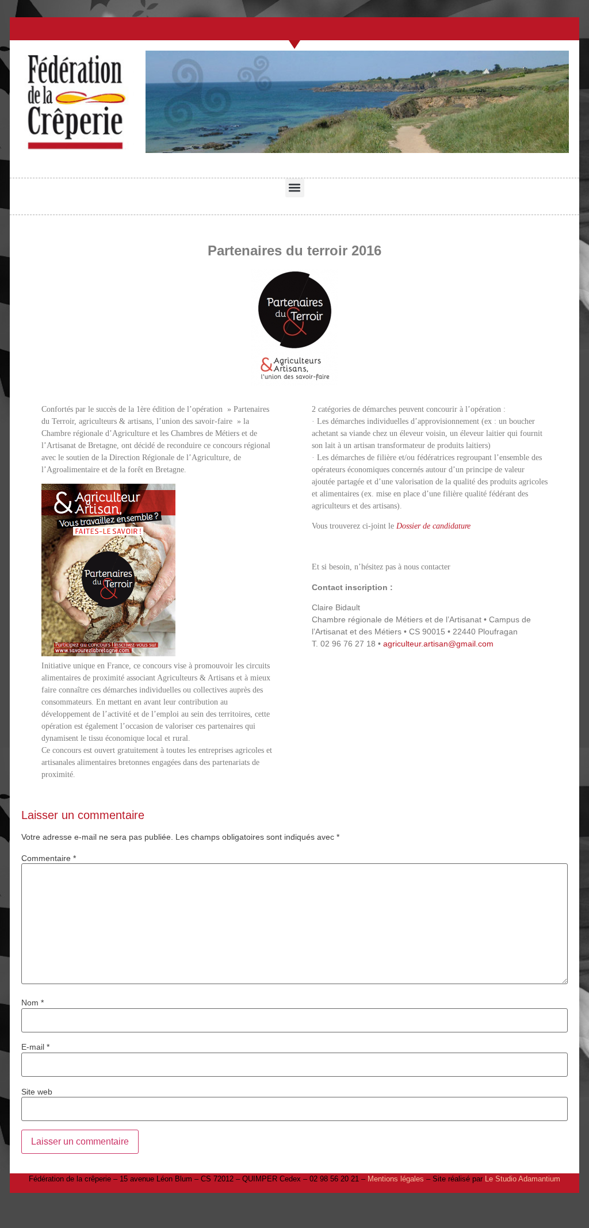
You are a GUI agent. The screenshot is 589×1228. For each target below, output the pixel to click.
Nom (32, 1003)
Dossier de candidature (433, 526)
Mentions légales (396, 1179)
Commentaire (48, 858)
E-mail (35, 1047)
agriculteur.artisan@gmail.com (438, 643)
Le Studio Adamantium (522, 1179)
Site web (36, 1092)
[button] (294, 187)
